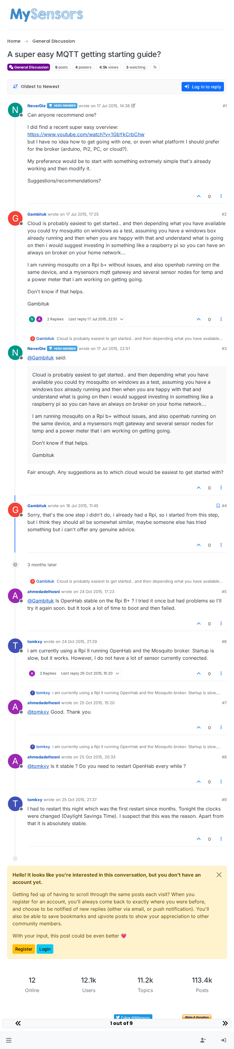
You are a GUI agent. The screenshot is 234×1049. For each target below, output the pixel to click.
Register (23, 949)
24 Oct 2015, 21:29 (79, 641)
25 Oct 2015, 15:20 (97, 702)
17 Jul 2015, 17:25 (82, 214)
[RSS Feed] (155, 67)
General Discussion (30, 67)
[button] (8, 1040)
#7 (224, 702)
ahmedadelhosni (43, 591)
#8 (224, 756)
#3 (224, 348)
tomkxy (34, 641)
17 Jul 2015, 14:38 (113, 105)
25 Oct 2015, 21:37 (79, 799)
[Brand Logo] (46, 14)
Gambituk (37, 214)
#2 (224, 214)
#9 (224, 799)
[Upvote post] (198, 196)
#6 (224, 641)
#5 (224, 591)
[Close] (219, 874)
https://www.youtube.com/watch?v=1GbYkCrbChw (85, 134)
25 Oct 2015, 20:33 (97, 756)
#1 (225, 105)
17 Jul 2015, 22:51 (113, 348)
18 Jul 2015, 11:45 (82, 505)
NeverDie (36, 105)
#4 (224, 505)
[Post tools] (221, 196)
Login (45, 949)
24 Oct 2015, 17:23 (97, 591)
